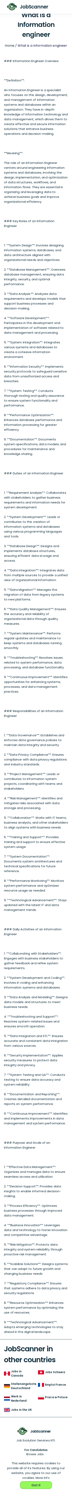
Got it (36, 1485)
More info (43, 1478)
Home (9, 45)
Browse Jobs (35, 1454)
